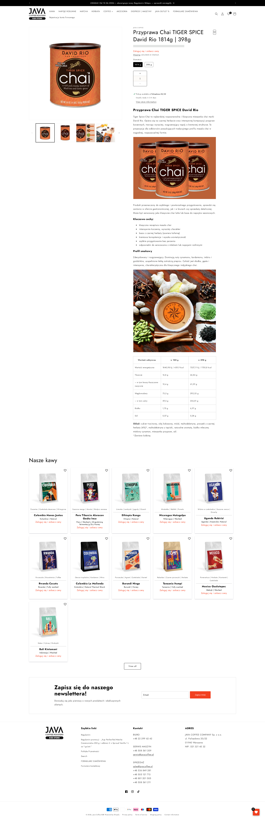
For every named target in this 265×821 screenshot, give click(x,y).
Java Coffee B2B (98, 815)
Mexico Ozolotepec (214, 586)
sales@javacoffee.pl (143, 766)
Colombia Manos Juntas (48, 515)
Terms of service (141, 815)
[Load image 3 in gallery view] (85, 132)
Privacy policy (127, 815)
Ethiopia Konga (131, 515)
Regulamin (85, 734)
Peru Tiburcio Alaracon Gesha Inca (90, 517)
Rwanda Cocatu (48, 583)
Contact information (172, 815)
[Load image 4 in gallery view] (105, 132)
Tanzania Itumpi (172, 583)
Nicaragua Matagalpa (172, 515)
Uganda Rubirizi (214, 518)
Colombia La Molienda (90, 583)
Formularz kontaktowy (90, 766)
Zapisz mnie (200, 695)
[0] (228, 14)
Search (84, 756)
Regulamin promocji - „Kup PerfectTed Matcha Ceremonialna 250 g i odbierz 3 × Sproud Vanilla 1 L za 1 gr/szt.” (105, 743)
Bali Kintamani (48, 649)
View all (132, 666)
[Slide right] (119, 133)
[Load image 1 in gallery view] (45, 132)
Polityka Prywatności (90, 751)
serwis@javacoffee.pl (143, 754)
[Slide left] (32, 133)
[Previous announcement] (29, 3)
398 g (149, 64)
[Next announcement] (235, 3)
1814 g (138, 64)
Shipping (136, 55)
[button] (52, 11)
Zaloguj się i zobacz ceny (146, 51)
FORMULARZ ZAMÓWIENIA (93, 761)
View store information (146, 101)
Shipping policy (156, 815)
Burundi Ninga (131, 583)
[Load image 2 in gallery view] (65, 132)
